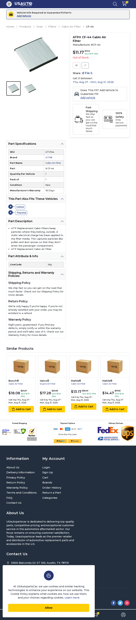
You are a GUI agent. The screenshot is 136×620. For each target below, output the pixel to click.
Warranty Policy (17, 487)
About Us (12, 467)
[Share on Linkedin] (88, 73)
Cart (45, 477)
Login (46, 467)
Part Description (20, 221)
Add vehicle (87, 97)
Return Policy (15, 482)
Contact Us (13, 502)
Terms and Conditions (21, 492)
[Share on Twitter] (91, 73)
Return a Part (51, 492)
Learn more (72, 597)
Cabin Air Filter (71, 26)
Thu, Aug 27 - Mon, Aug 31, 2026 (93, 82)
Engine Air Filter (47, 384)
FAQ (9, 497)
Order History (51, 487)
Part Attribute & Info (23, 256)
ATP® (49, 157)
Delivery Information (20, 472)
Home (10, 26)
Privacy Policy (15, 477)
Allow (48, 607)
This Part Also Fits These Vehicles (33, 199)
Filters (52, 26)
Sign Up (47, 472)
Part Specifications (22, 143)
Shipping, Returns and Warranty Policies (31, 274)
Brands (47, 482)
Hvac (39, 26)
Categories (49, 497)
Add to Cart (23, 409)
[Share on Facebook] (83, 73)
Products (25, 26)
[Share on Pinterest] (86, 73)
